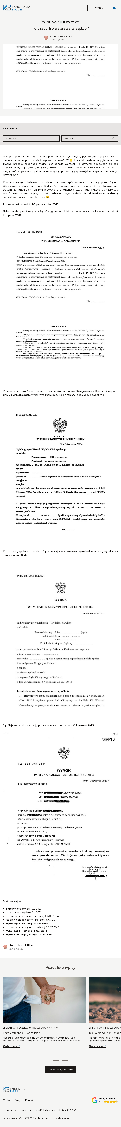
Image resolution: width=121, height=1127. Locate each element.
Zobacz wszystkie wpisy (60, 1069)
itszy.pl (66, 1117)
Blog (17, 1100)
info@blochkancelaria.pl (48, 1110)
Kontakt (29, 1100)
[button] (105, 1100)
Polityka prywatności (13, 1118)
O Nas (6, 1100)
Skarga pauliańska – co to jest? (21, 1032)
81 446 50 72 (69, 1110)
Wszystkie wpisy (50, 22)
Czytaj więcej (10, 1045)
